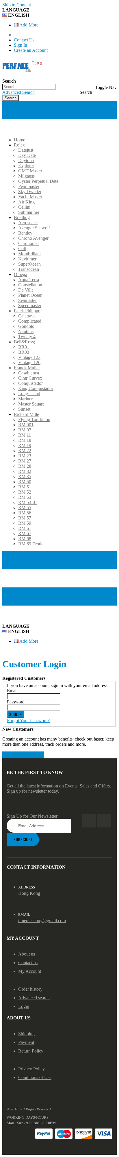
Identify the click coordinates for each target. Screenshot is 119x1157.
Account (10, 553)
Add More (28, 24)
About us (26, 954)
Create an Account (31, 50)
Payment (26, 1042)
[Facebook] (89, 820)
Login (23, 1006)
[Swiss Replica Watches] (16, 66)
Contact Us (24, 39)
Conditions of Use (34, 1077)
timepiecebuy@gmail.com (42, 920)
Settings (9, 589)
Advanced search (34, 997)
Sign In (20, 45)
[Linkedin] (104, 820)
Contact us (28, 962)
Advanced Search (18, 92)
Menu (7, 103)
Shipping (26, 1033)
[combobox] (29, 87)
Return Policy (30, 1050)
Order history (30, 989)
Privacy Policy (31, 1068)
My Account (29, 971)
